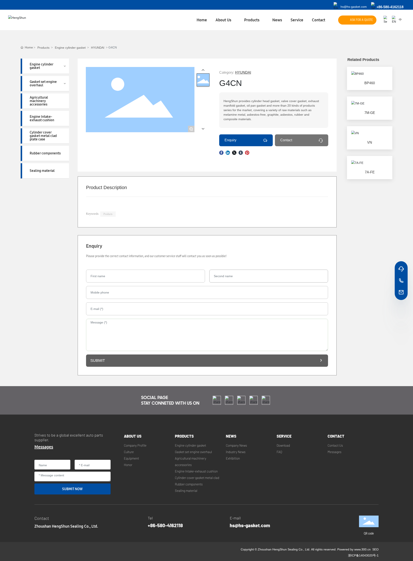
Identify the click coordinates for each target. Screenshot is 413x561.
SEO (375, 549)
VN (369, 142)
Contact (286, 140)
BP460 (369, 83)
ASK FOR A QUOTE (361, 20)
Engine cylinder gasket (70, 47)
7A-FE (370, 172)
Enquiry (230, 140)
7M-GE (369, 113)
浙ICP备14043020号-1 (363, 555)
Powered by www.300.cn (354, 549)
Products (43, 47)
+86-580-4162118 (390, 7)
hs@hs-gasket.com (354, 6)
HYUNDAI (97, 47)
